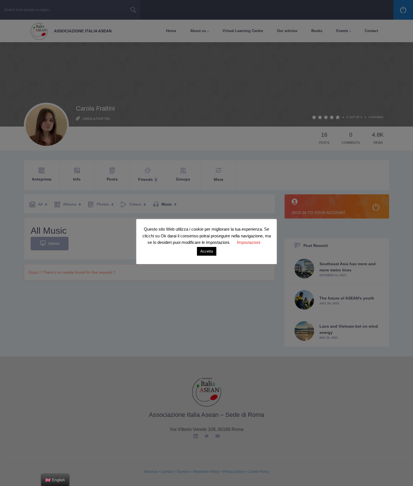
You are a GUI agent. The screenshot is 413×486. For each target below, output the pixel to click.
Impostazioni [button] (248, 242)
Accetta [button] (206, 251)
